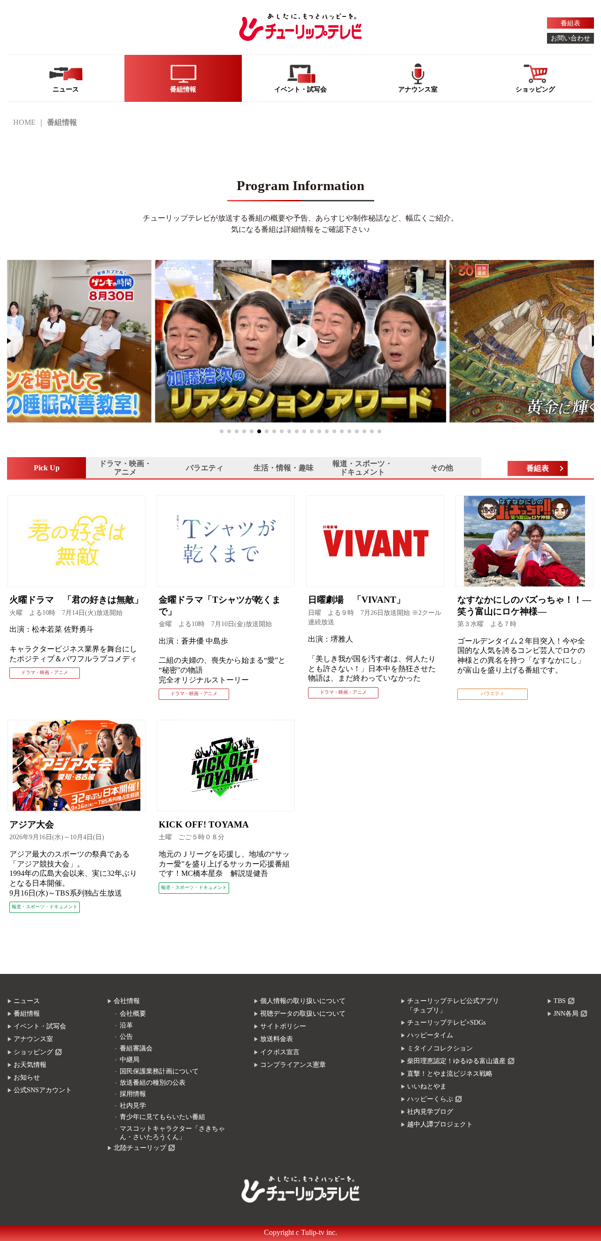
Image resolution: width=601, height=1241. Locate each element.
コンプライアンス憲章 (293, 1064)
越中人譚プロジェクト (440, 1124)
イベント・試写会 (40, 1026)
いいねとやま (427, 1086)
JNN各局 (566, 1013)
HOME (24, 122)
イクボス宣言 (280, 1052)
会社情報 (127, 1000)
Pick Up (47, 468)
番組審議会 (136, 1048)
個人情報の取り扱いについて (303, 1000)
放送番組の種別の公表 (152, 1082)
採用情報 (133, 1093)
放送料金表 (276, 1038)
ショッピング (33, 1052)
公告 (126, 1036)
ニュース (27, 1000)
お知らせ (27, 1077)
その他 (442, 468)
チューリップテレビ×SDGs (446, 1022)
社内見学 (133, 1105)
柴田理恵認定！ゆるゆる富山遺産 (456, 1061)
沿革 (126, 1025)
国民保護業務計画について (159, 1071)
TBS (560, 1000)
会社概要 (133, 1013)
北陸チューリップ (140, 1147)
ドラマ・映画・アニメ (125, 468)
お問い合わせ (570, 38)
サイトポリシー (283, 1026)
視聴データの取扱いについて (303, 1013)
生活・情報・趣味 (284, 468)
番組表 (570, 23)
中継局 (129, 1059)
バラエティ (204, 468)
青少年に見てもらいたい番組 (162, 1116)
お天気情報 (30, 1064)
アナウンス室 (33, 1038)
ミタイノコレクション (440, 1048)
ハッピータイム (430, 1035)
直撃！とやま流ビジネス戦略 (450, 1073)
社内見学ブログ (430, 1111)
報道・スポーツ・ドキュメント (362, 468)
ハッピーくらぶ (430, 1099)
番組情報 (27, 1013)
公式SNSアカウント (43, 1090)
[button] (221, 431)
